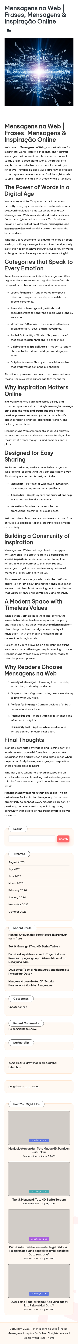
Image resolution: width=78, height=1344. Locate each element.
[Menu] (9, 30)
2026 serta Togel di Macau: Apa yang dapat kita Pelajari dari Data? (39, 971)
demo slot (15, 1063)
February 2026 (18, 890)
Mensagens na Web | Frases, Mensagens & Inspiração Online (35, 15)
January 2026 (17, 897)
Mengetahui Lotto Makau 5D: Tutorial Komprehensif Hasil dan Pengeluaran (31, 983)
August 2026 (17, 862)
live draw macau (31, 1063)
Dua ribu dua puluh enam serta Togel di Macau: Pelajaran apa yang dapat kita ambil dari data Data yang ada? (37, 958)
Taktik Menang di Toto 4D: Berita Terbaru (34, 946)
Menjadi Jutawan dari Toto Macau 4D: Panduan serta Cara (38, 936)
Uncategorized (18, 1007)
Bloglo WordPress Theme (39, 1337)
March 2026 (16, 883)
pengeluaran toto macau (24, 1086)
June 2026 (15, 876)
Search (18, 829)
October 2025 (18, 911)
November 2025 (19, 904)
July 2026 (14, 869)
